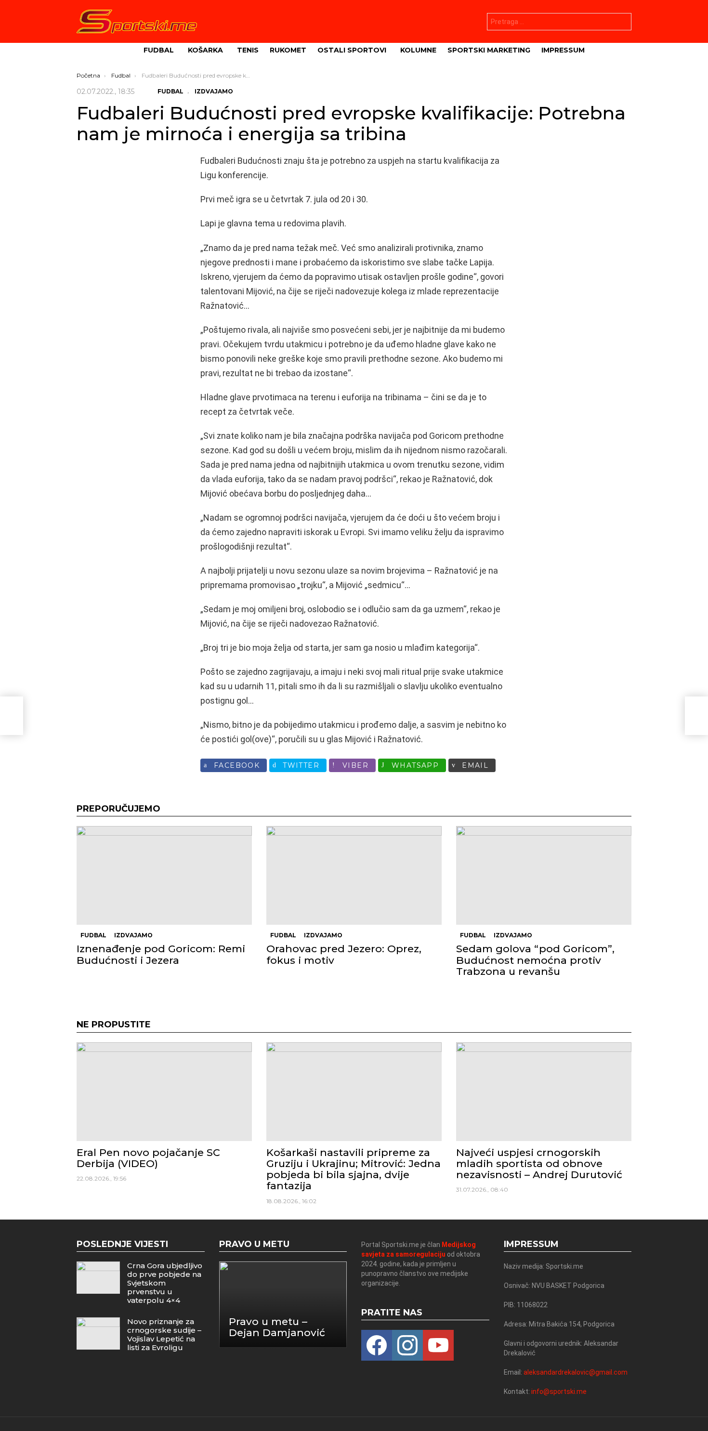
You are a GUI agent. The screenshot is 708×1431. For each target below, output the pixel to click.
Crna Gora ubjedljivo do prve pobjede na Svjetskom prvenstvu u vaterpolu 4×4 (164, 1283)
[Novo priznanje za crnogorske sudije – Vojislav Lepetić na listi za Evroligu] (98, 1333)
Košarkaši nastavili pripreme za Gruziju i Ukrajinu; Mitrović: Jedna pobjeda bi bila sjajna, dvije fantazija (353, 1169)
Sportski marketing (488, 50)
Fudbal (159, 50)
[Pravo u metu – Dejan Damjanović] (283, 1304)
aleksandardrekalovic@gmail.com (576, 1372)
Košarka (205, 50)
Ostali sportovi (351, 50)
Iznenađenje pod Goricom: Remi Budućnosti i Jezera (161, 954)
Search (621, 23)
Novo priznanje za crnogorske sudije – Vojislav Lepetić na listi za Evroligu (164, 1334)
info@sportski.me (559, 1391)
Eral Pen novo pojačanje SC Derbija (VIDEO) (148, 1157)
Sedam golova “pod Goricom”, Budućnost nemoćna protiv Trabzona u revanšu (535, 960)
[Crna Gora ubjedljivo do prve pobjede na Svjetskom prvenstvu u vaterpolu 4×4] (98, 1277)
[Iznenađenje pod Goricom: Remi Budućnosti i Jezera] (164, 875)
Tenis (248, 50)
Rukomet (288, 50)
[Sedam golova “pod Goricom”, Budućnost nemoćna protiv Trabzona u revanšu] (543, 875)
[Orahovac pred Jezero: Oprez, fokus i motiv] (354, 875)
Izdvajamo (133, 935)
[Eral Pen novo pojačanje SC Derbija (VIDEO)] (164, 1091)
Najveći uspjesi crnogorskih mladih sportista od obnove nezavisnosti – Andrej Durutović (539, 1163)
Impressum (563, 50)
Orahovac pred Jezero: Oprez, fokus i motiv (343, 954)
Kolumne (418, 50)
